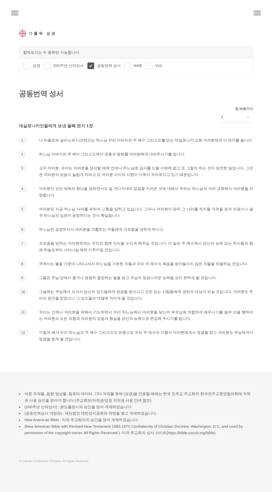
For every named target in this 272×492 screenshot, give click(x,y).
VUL (159, 65)
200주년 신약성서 (68, 65)
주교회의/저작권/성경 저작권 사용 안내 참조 (113, 400)
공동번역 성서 (109, 65)
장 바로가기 (244, 109)
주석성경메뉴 (14, 13)
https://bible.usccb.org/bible (191, 433)
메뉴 (257, 13)
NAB (138, 65)
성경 (36, 65)
